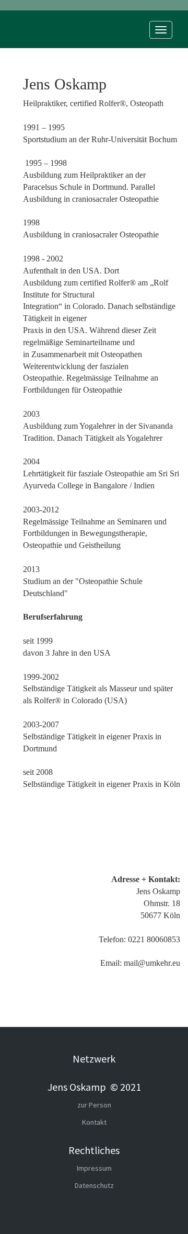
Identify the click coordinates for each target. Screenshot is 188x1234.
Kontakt (94, 1122)
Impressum (94, 1168)
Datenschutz (94, 1185)
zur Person (94, 1105)
